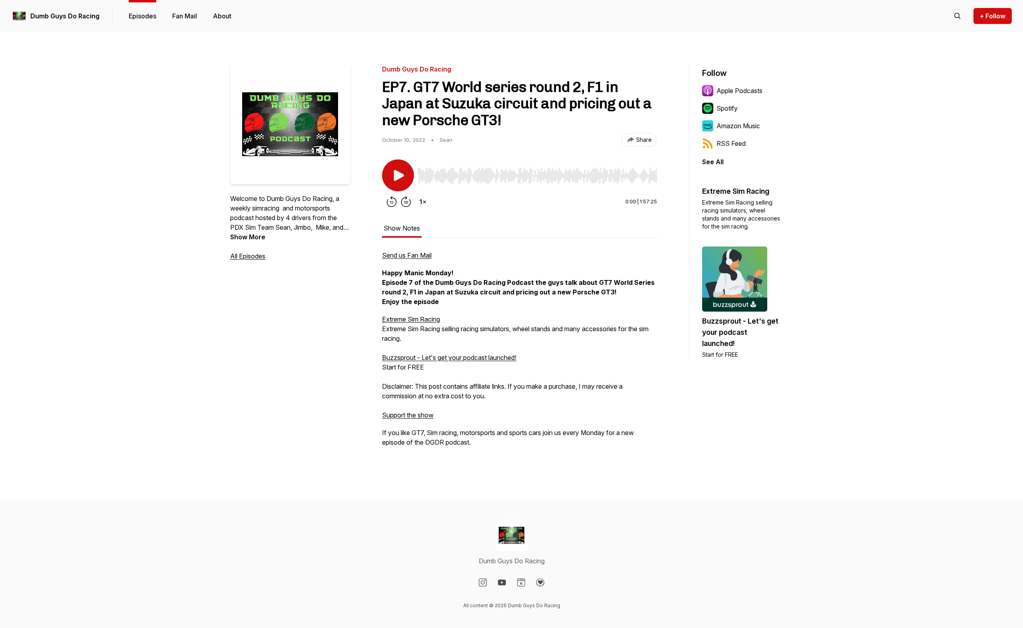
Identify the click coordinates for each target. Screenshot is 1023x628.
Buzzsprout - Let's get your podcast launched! (449, 358)
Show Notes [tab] (402, 228)
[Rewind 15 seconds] (391, 201)
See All (713, 162)
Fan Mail (184, 16)
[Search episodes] (957, 16)
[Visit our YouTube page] (502, 582)
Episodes (142, 16)
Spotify (727, 108)
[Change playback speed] (423, 201)
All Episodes (247, 256)
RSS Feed (731, 143)
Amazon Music (738, 126)
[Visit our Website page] (521, 582)
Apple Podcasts (739, 91)
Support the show (408, 415)
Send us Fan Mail (407, 255)
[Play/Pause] (398, 175)
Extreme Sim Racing (411, 319)
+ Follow (992, 16)
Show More (247, 237)
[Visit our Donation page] (540, 582)
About (222, 16)
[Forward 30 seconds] (406, 201)
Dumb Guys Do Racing (65, 16)
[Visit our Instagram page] (483, 582)
